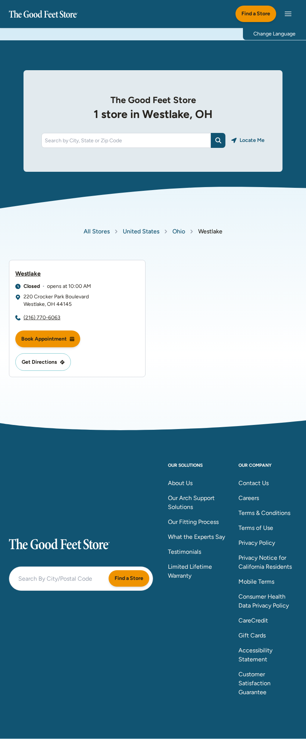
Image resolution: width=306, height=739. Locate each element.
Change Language (274, 34)
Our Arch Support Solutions (191, 502)
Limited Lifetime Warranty (190, 571)
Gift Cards (252, 635)
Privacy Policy (256, 542)
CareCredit (253, 620)
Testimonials (184, 551)
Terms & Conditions (264, 512)
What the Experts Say (196, 536)
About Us (180, 483)
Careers (248, 498)
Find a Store (255, 13)
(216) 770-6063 (42, 317)
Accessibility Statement (255, 655)
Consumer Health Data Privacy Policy (263, 601)
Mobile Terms (256, 581)
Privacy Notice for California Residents (265, 562)
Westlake (28, 273)
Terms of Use (255, 527)
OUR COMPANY (255, 465)
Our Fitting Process (193, 521)
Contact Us (253, 483)
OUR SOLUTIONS (185, 465)
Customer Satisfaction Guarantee (254, 683)
